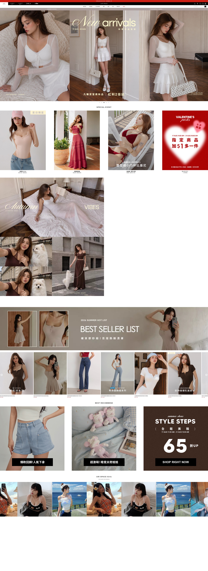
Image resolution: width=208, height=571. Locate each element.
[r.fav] (36, 3)
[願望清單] (200, 3)
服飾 (104, 6)
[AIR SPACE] (4, 3)
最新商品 (84, 6)
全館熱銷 (90, 6)
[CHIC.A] (28, 3)
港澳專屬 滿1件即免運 (52, 9)
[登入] (194, 3)
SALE (124, 6)
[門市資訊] (197, 3)
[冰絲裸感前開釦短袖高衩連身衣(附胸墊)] (151, 373)
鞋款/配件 (118, 6)
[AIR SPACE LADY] (12, 3)
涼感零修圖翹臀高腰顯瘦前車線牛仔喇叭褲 (74, 395)
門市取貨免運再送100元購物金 (156, 9)
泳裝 (113, 6)
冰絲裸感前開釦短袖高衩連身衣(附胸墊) (141, 395)
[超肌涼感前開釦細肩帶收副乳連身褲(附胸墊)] (16, 373)
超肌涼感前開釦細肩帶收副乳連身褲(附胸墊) (7, 395)
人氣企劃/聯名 (97, 6)
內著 (108, 6)
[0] (202, 3)
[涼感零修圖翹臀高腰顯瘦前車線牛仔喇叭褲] (83, 373)
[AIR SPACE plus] (20, 3)
